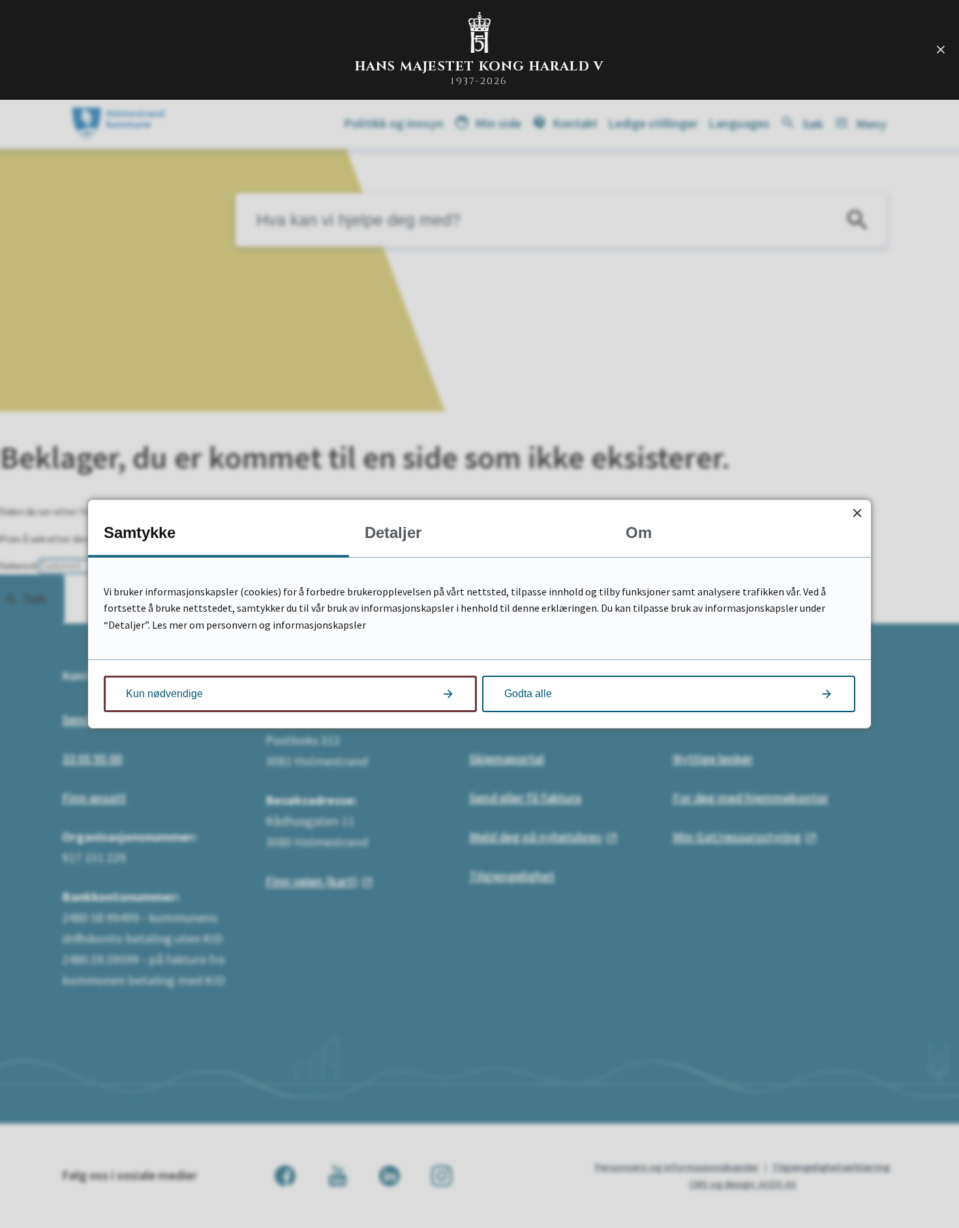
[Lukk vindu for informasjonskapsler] (857, 513)
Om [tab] (639, 532)
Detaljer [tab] (393, 532)
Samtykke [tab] (139, 532)
